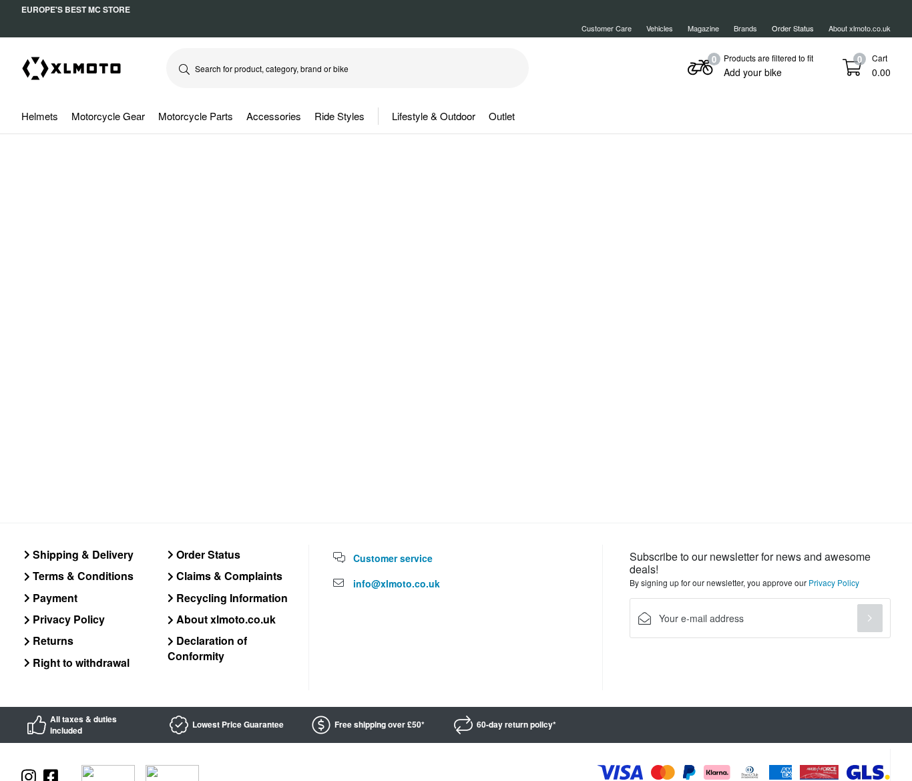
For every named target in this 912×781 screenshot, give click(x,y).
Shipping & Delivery (82, 554)
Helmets (39, 116)
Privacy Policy (67, 619)
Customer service (393, 558)
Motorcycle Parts (195, 116)
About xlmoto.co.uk (860, 28)
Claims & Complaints (228, 575)
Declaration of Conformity (207, 648)
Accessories (273, 116)
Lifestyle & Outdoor (433, 116)
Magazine (703, 28)
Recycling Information (231, 597)
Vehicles (659, 28)
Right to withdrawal (80, 662)
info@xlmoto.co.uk (396, 583)
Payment (53, 597)
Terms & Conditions (82, 575)
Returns (51, 640)
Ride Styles (339, 116)
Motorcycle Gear (108, 116)
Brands (745, 28)
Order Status (207, 554)
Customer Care (607, 28)
